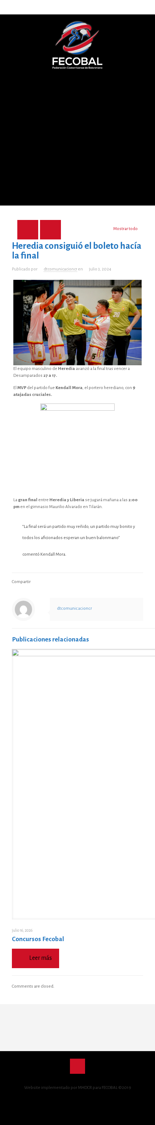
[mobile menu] (145, 29)
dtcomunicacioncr (60, 269)
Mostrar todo (125, 228)
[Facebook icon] (66, 1099)
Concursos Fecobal (38, 939)
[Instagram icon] (89, 1099)
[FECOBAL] (77, 45)
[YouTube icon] (81, 1099)
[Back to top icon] (77, 1066)
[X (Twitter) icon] (73, 1099)
